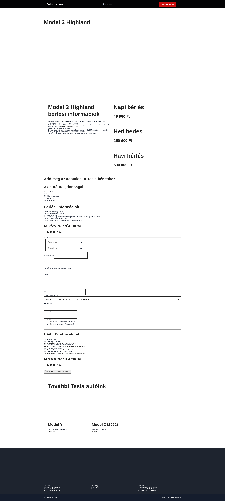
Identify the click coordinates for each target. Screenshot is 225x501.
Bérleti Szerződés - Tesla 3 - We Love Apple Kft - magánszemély (64, 346)
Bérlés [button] (50, 4)
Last (80, 248)
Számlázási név (49, 255)
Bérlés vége (48, 311)
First (80, 242)
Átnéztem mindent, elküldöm (57, 371)
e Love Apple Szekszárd (53, 490)
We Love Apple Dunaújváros (53, 489)
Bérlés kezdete (49, 303)
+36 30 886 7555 (151, 489)
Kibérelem (51, 431)
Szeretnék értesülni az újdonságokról (62, 324)
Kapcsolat (59, 4)
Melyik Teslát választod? (52, 295)
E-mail (46, 274)
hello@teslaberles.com (149, 487)
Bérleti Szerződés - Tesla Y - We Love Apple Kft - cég (60, 350)
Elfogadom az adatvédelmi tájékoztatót (63, 322)
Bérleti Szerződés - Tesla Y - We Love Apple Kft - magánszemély (64, 353)
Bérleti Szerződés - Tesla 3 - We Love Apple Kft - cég (60, 343)
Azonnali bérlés (167, 4)
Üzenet (46, 278)
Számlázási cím (49, 262)
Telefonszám (48, 292)
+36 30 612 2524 (151, 490)
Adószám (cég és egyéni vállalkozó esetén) (58, 268)
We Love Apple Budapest (52, 487)
